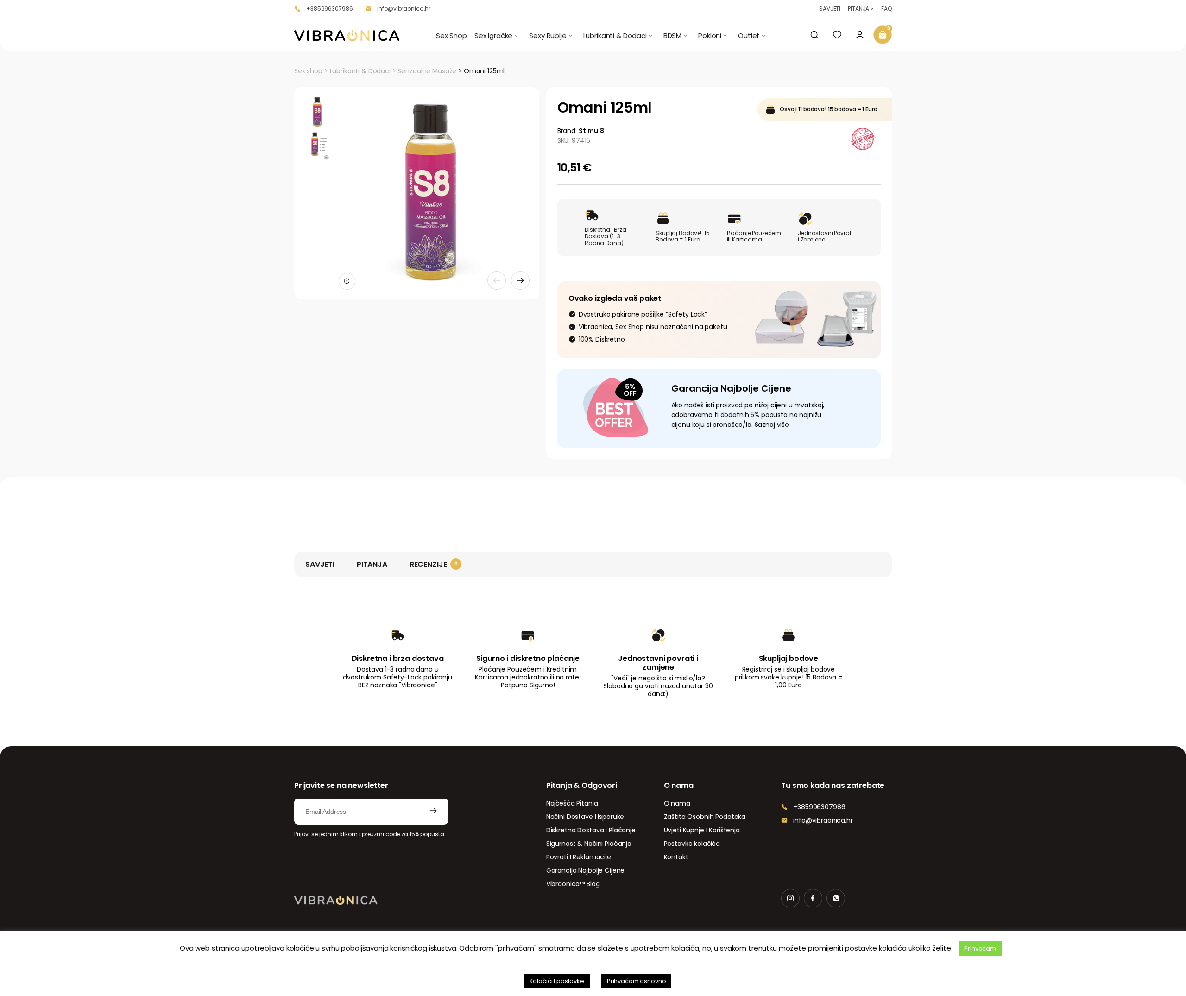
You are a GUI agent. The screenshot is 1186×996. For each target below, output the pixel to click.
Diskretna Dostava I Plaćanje (591, 830)
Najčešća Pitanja (572, 803)
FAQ (886, 9)
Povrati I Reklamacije (578, 857)
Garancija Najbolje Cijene (585, 870)
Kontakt (676, 857)
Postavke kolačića (692, 843)
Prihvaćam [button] (980, 948)
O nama (677, 803)
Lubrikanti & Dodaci (360, 71)
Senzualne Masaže (426, 71)
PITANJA (858, 9)
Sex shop (308, 71)
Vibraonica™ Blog (573, 883)
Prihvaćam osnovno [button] (636, 981)
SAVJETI (829, 9)
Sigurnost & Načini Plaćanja (588, 843)
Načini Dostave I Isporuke (585, 816)
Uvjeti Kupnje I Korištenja (702, 830)
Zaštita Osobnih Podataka (705, 816)
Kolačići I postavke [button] (557, 981)
